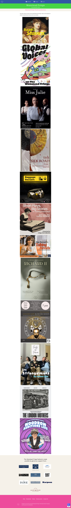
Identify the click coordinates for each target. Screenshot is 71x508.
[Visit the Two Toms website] (35, 482)
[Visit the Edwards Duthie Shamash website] (24, 466)
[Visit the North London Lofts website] (47, 466)
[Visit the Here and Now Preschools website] (35, 490)
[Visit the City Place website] (24, 475)
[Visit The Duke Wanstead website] (24, 482)
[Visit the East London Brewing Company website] (47, 475)
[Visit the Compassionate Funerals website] (35, 475)
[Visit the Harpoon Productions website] (47, 482)
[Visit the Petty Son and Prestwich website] (35, 466)
